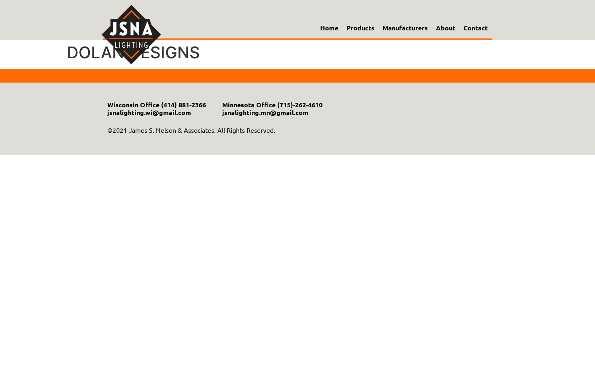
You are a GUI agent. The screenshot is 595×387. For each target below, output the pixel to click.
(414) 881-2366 (183, 104)
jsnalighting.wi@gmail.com (149, 112)
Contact (475, 28)
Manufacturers (405, 28)
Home (329, 28)
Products (360, 28)
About (445, 28)
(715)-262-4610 (300, 104)
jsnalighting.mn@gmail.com (265, 112)
